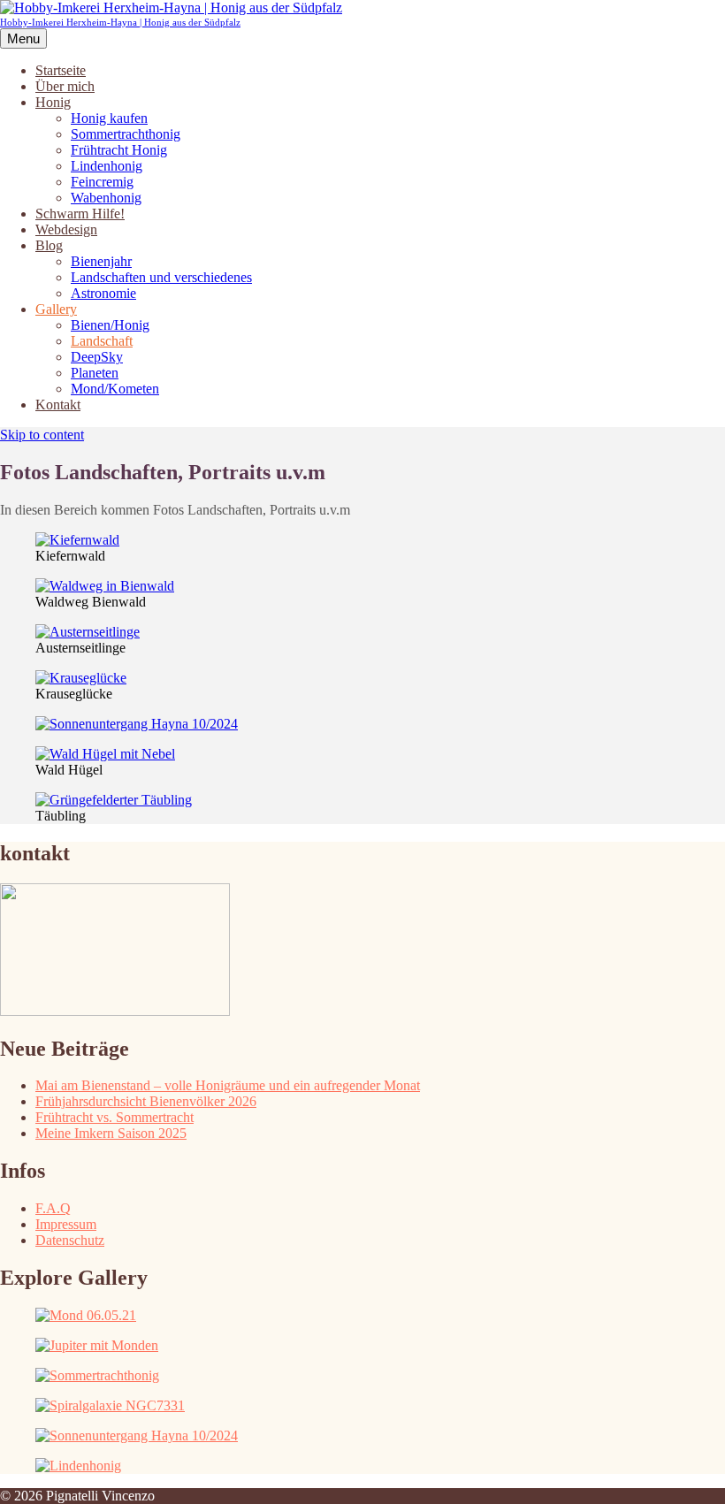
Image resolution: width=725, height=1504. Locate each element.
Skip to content (42, 434)
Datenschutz (69, 1240)
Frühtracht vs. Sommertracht (114, 1117)
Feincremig (102, 181)
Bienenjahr (101, 261)
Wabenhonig (106, 197)
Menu (23, 38)
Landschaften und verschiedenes (161, 277)
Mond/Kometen (115, 388)
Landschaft (102, 340)
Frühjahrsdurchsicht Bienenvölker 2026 (145, 1101)
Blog (49, 245)
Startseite (60, 70)
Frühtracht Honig (119, 149)
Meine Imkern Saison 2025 (111, 1133)
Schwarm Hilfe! (80, 213)
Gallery (56, 309)
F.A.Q (53, 1208)
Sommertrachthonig (125, 133)
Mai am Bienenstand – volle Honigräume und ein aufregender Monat (227, 1085)
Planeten (94, 372)
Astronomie (103, 293)
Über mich (65, 86)
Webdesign (66, 229)
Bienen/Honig (110, 324)
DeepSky (97, 356)
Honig (53, 102)
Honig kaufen (109, 118)
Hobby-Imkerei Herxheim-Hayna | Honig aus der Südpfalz (120, 22)
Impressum (65, 1224)
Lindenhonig (106, 165)
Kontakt (57, 404)
